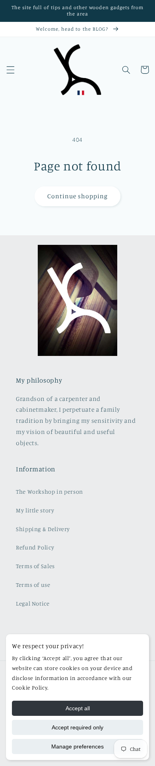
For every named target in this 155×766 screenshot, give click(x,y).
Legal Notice (33, 603)
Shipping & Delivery (43, 529)
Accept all (78, 708)
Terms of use (33, 584)
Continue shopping (77, 196)
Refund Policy (35, 547)
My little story (35, 510)
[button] (10, 70)
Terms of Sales (35, 566)
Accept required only (77, 727)
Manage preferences (77, 746)
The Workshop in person (49, 491)
